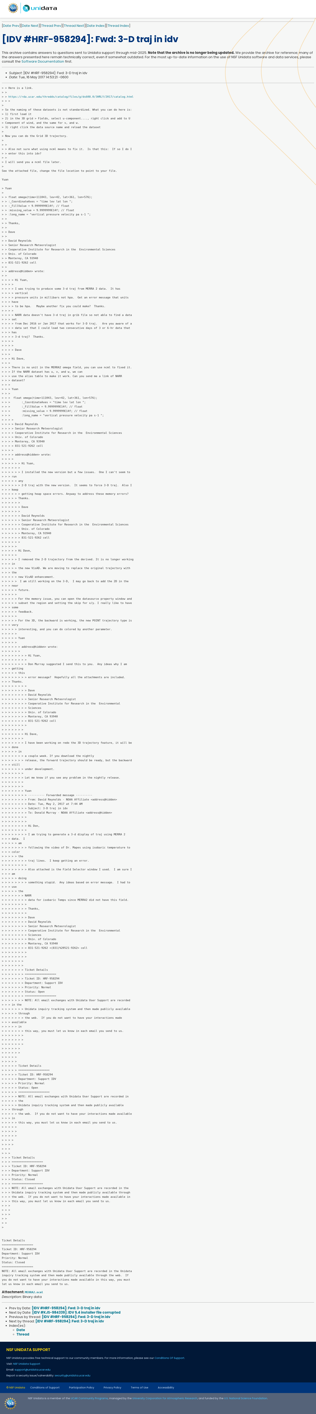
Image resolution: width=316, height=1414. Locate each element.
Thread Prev (51, 25)
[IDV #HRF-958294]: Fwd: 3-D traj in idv (66, 1308)
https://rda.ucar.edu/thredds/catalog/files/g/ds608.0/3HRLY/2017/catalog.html (70, 96)
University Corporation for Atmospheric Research (164, 1398)
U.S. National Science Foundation (245, 1398)
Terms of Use (139, 1387)
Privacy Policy (112, 1387)
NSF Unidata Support (26, 1364)
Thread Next (74, 25)
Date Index (96, 25)
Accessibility (166, 1387)
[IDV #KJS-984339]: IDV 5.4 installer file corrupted (76, 1312)
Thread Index (118, 25)
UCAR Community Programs (89, 1398)
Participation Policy (81, 1387)
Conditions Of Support (169, 1358)
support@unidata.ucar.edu (32, 1369)
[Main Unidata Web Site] (32, 13)
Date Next (30, 25)
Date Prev (11, 25)
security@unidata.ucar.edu (72, 1375)
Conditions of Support (45, 1387)
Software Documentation (43, 61)
